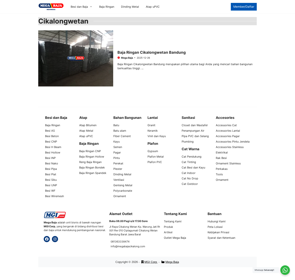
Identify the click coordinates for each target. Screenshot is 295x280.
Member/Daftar (243, 6)
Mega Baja (172, 262)
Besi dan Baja (79, 6)
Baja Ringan (106, 6)
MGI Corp (151, 262)
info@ (114, 246)
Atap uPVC (153, 6)
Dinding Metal (130, 6)
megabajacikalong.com (131, 246)
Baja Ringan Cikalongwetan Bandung (151, 52)
